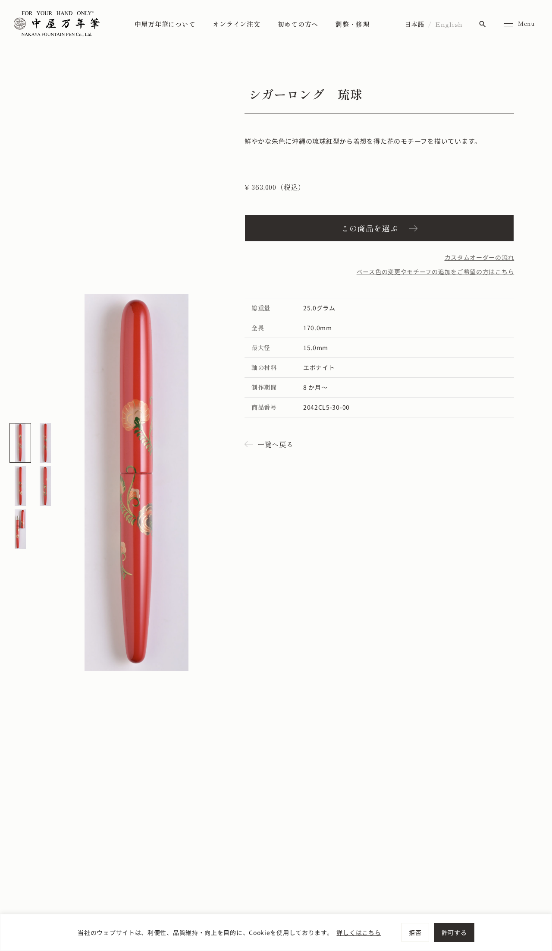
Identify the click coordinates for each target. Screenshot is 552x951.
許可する (454, 932)
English (449, 23)
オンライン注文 (236, 23)
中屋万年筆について (165, 23)
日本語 (415, 23)
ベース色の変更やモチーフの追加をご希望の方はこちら (435, 271)
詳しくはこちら (358, 932)
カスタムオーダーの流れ (479, 257)
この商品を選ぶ (369, 228)
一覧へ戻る (275, 444)
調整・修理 (353, 23)
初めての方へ (298, 23)
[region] (276, 932)
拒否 (415, 932)
